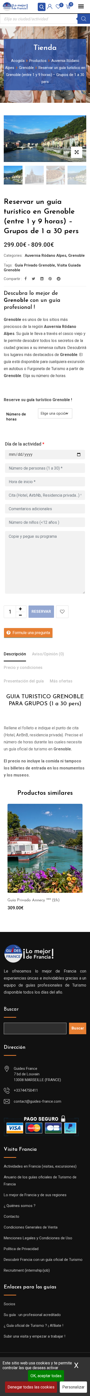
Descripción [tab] (15, 654)
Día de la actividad (24, 444)
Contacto (11, 1216)
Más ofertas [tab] (61, 681)
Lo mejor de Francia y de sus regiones (35, 1195)
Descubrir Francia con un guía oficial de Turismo (43, 1259)
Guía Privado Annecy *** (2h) (34, 900)
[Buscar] (84, 19)
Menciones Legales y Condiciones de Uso (38, 1238)
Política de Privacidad (21, 1249)
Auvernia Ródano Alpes (45, 255)
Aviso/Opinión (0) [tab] (48, 654)
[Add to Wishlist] (62, 611)
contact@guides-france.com (37, 1101)
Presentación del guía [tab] (24, 681)
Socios (9, 1304)
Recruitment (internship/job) (27, 1270)
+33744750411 (26, 1090)
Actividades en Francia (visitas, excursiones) (40, 1166)
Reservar (41, 611)
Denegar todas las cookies (31, 1387)
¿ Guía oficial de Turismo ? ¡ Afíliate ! (33, 1325)
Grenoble (76, 255)
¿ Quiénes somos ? (20, 1205)
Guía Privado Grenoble (35, 265)
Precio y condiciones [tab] (23, 667)
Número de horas (16, 416)
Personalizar (73, 1387)
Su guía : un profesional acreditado (32, 1315)
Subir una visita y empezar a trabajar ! (34, 1336)
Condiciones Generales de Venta (31, 1227)
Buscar (11, 1009)
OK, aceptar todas (46, 1375)
